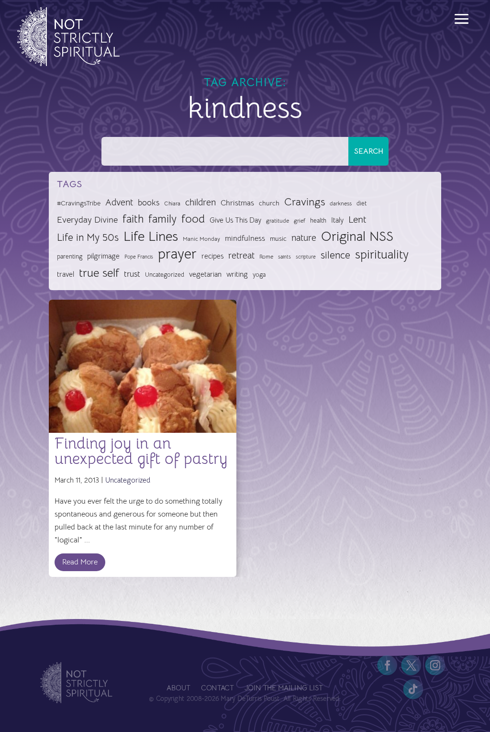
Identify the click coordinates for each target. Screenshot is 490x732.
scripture (306, 257)
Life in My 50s (88, 237)
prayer (177, 254)
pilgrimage (103, 256)
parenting (69, 256)
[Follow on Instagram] (435, 665)
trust (132, 274)
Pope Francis (138, 256)
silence (335, 254)
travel (65, 274)
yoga (259, 275)
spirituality (382, 254)
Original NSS (357, 236)
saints (284, 256)
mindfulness (245, 238)
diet (361, 203)
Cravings (304, 201)
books (148, 203)
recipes (212, 256)
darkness (341, 203)
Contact (217, 689)
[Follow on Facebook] (388, 665)
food (193, 219)
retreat (241, 255)
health (318, 220)
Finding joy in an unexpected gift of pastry (141, 451)
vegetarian (205, 274)
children (200, 202)
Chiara (172, 203)
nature (303, 237)
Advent (119, 202)
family (162, 219)
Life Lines (150, 236)
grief (299, 220)
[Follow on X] (411, 665)
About (178, 689)
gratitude (277, 220)
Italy (337, 220)
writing (237, 274)
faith (133, 219)
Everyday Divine (87, 219)
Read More (80, 562)
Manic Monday (201, 239)
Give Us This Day (235, 220)
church (269, 203)
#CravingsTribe (78, 203)
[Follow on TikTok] (413, 689)
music (278, 238)
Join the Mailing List (284, 689)
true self (99, 273)
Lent (357, 219)
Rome (266, 256)
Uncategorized (164, 274)
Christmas (237, 203)
